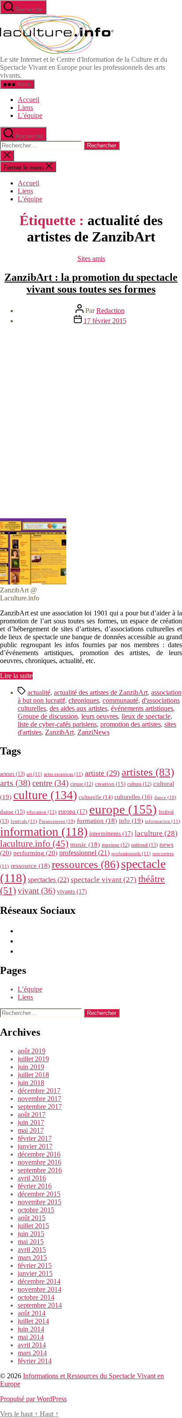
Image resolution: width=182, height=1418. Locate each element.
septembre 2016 (40, 1170)
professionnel (84, 852)
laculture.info (34, 844)
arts (15, 783)
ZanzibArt (59, 732)
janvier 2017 (35, 1146)
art (34, 774)
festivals (24, 821)
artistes (147, 772)
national (144, 845)
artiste (102, 773)
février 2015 (35, 1265)
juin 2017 (31, 1122)
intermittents (111, 833)
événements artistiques (142, 708)
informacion (162, 821)
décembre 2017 (39, 1090)
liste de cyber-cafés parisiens (57, 724)
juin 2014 (31, 1329)
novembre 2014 (39, 1289)
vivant (36, 890)
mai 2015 (31, 1241)
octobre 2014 (36, 1297)
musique (115, 845)
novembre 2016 (39, 1162)
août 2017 (32, 1114)
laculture (156, 833)
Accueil (28, 99)
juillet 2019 (33, 1059)
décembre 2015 (39, 1194)
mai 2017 (31, 1130)
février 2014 (35, 1361)
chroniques (83, 700)
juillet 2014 (33, 1321)
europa (72, 811)
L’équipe (30, 115)
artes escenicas (63, 774)
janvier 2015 (35, 1273)
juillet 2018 (33, 1075)
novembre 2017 (39, 1098)
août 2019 (32, 1051)
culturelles (133, 797)
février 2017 (35, 1138)
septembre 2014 (40, 1305)
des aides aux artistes (78, 708)
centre (50, 783)
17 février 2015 (104, 320)
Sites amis (91, 258)
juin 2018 (31, 1082)
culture (45, 795)
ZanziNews (93, 732)
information (43, 831)
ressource (30, 865)
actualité (38, 692)
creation (110, 784)
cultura (139, 784)
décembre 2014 (39, 1281)
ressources (85, 864)
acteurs (12, 774)
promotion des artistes (130, 724)
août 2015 (32, 1218)
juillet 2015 (33, 1225)
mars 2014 (32, 1353)
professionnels (131, 853)
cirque (81, 784)
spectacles (48, 879)
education (42, 812)
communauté (120, 700)
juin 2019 (31, 1067)
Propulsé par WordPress (33, 1399)
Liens (25, 107)
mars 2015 (32, 1257)
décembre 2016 (39, 1154)
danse (12, 811)
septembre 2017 (40, 1106)
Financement (57, 821)
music (85, 844)
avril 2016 (32, 1178)
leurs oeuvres (99, 716)
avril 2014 (32, 1345)
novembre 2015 (39, 1202)
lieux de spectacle (146, 716)
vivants (72, 891)
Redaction (110, 310)
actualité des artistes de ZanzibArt (101, 692)
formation (97, 820)
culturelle (96, 797)
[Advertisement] (91, 423)
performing (35, 852)
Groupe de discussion (48, 716)
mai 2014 (31, 1337)
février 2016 (35, 1186)
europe (123, 809)
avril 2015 (32, 1249)
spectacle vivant (103, 879)
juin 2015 (31, 1233)
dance (165, 797)
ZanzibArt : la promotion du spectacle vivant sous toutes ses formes (91, 283)
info (131, 820)
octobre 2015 (36, 1210)
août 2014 (32, 1313)
